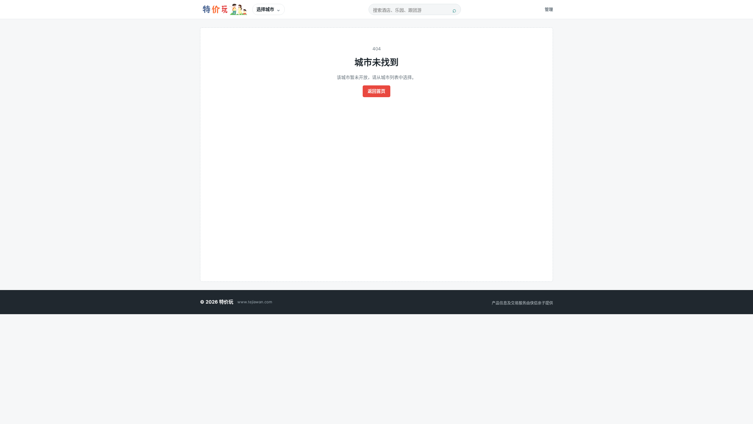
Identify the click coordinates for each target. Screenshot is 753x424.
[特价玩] (224, 9)
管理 (549, 9)
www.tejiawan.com (254, 301)
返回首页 (376, 91)
